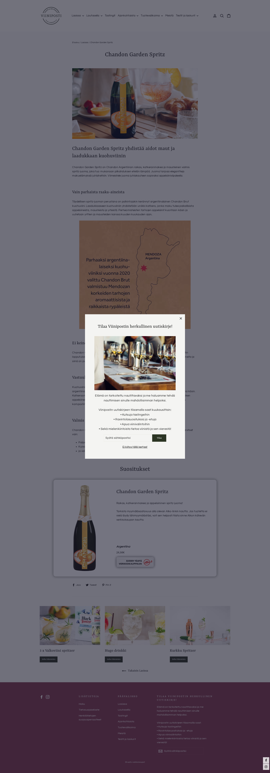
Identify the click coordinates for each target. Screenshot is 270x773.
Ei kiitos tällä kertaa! (135, 447)
